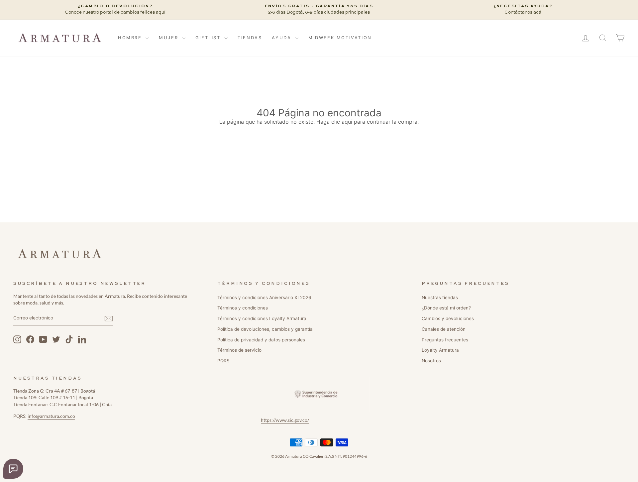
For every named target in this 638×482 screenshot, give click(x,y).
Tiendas (250, 37)
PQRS (223, 360)
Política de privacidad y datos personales (261, 339)
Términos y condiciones (242, 307)
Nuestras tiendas (440, 297)
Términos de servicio (239, 350)
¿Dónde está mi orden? (446, 307)
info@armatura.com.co (51, 416)
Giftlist (209, 37)
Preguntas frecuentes (445, 339)
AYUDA (282, 37)
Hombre (131, 37)
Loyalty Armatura (440, 350)
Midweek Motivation (340, 37)
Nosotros (431, 360)
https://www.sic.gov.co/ (285, 420)
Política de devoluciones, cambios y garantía (265, 329)
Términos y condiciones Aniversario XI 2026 (264, 297)
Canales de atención (444, 329)
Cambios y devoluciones (448, 318)
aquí (347, 121)
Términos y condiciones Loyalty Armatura (261, 318)
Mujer (169, 37)
